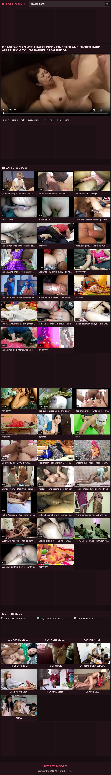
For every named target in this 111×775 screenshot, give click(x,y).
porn (67, 120)
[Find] (107, 4)
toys (44, 120)
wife (51, 120)
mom (59, 120)
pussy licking (34, 120)
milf (23, 120)
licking (15, 120)
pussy (6, 120)
